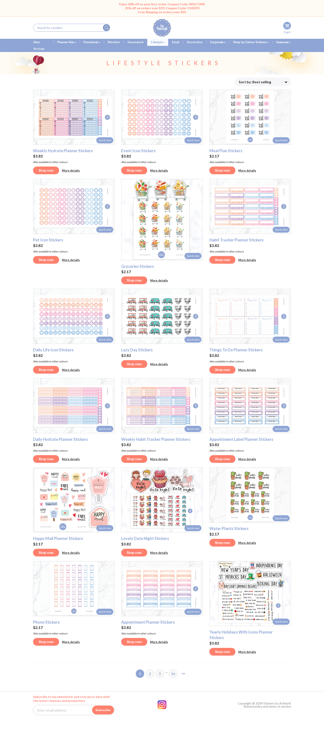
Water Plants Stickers (229, 528)
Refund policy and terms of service (267, 706)
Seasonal (282, 42)
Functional (91, 42)
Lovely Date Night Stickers (145, 538)
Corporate (217, 42)
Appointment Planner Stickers (148, 622)
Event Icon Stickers (138, 150)
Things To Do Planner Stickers (236, 349)
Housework (135, 42)
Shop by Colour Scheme (250, 42)
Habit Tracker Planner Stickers (236, 239)
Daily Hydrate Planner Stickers (60, 439)
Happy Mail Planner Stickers (58, 538)
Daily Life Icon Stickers (53, 349)
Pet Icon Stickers (48, 239)
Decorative (195, 42)
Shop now (46, 170)
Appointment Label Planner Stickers (241, 439)
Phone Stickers (46, 622)
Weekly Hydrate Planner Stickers (63, 150)
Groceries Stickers (137, 266)
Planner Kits (66, 42)
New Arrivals (39, 43)
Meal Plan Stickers (225, 150)
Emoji (175, 42)
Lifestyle (157, 42)
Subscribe (103, 710)
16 (173, 674)
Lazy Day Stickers (137, 349)
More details (71, 170)
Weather (114, 42)
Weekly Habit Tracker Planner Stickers (155, 439)
